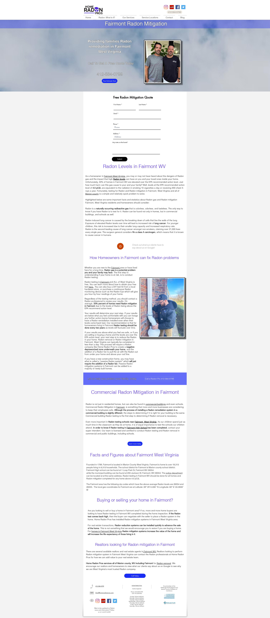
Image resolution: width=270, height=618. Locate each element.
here (91, 286)
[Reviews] (120, 246)
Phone (115, 124)
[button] (128, 17)
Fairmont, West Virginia (145, 421)
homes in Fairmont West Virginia (106, 531)
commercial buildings (156, 404)
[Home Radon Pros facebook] (178, 7)
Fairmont (115, 267)
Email (115, 113)
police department (174, 473)
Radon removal (164, 563)
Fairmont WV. (149, 551)
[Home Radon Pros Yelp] (172, 7)
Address (115, 133)
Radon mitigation (123, 339)
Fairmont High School (137, 427)
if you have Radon (99, 211)
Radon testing (91, 277)
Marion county (92, 193)
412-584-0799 (110, 74)
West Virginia (101, 202)
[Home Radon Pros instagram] (166, 7)
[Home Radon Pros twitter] (183, 7)
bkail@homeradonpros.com (104, 593)
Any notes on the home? (120, 142)
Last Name (142, 104)
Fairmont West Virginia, (115, 176)
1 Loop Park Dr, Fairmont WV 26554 (137, 470)
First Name (117, 104)
